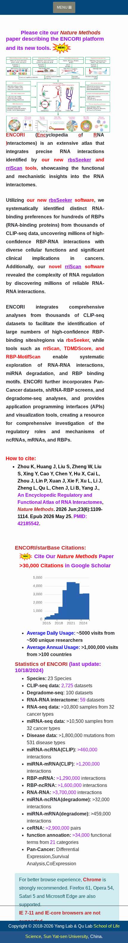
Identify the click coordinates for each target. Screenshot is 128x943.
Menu (62, 7)
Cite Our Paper (75, 556)
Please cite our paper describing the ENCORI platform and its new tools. (55, 40)
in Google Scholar (65, 566)
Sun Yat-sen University (65, 936)
